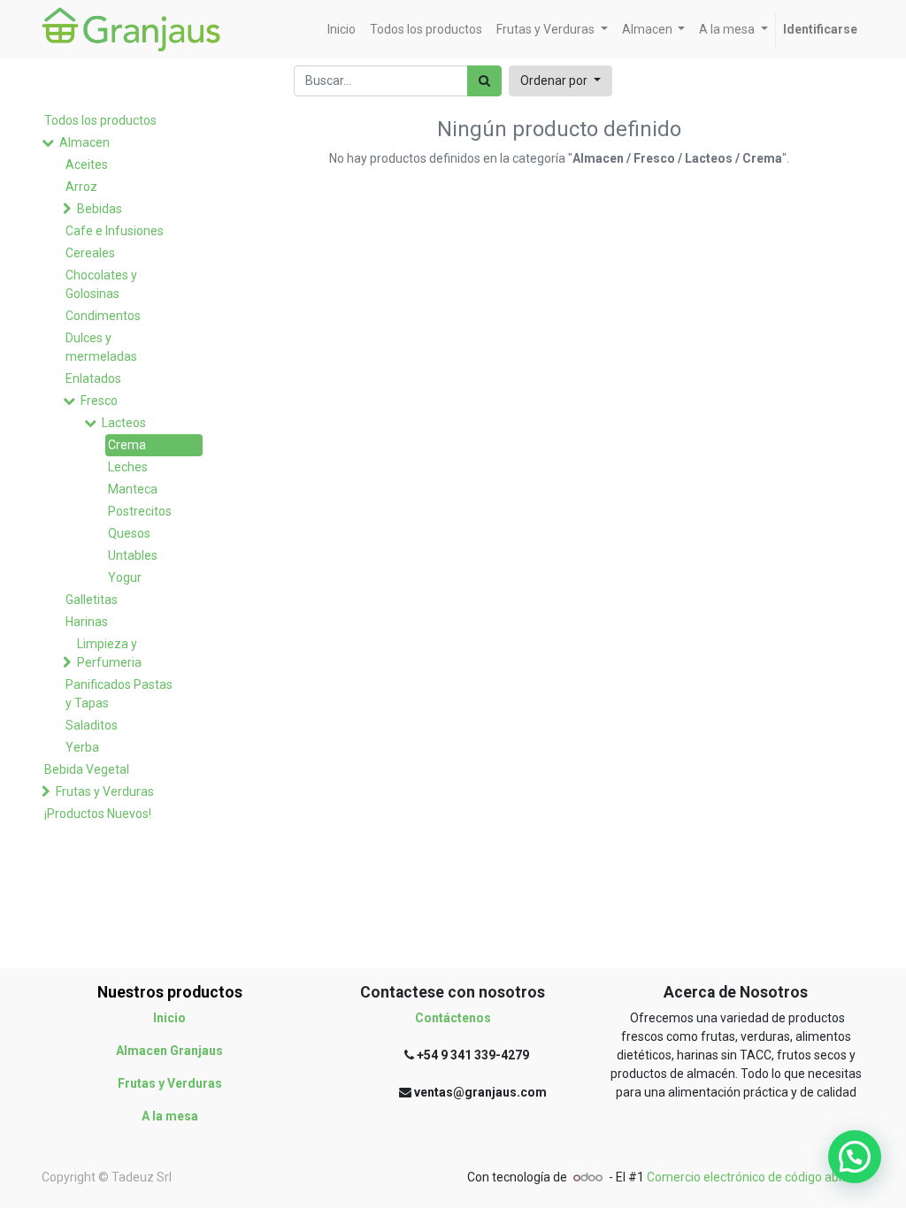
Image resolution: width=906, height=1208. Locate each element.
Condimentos (103, 316)
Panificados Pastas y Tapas (119, 693)
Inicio (169, 1018)
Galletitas (91, 600)
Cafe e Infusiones (114, 231)
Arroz (81, 187)
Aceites (86, 164)
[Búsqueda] (484, 80)
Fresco (99, 401)
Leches (128, 467)
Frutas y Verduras (105, 791)
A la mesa (170, 1116)
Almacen (84, 142)
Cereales (90, 253)
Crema (127, 445)
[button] (560, 80)
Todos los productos (100, 120)
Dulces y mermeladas (101, 347)
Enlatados (93, 378)
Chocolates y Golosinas (101, 284)
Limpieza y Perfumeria (109, 653)
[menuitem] (341, 29)
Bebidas (99, 209)
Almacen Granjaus (169, 1051)
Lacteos (124, 423)
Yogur (125, 577)
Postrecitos (140, 511)
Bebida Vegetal (86, 769)
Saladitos (91, 725)
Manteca (132, 489)
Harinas (86, 622)
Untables (132, 555)
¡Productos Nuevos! (97, 814)
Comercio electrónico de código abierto (755, 1177)
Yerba (82, 747)
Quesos (129, 533)
